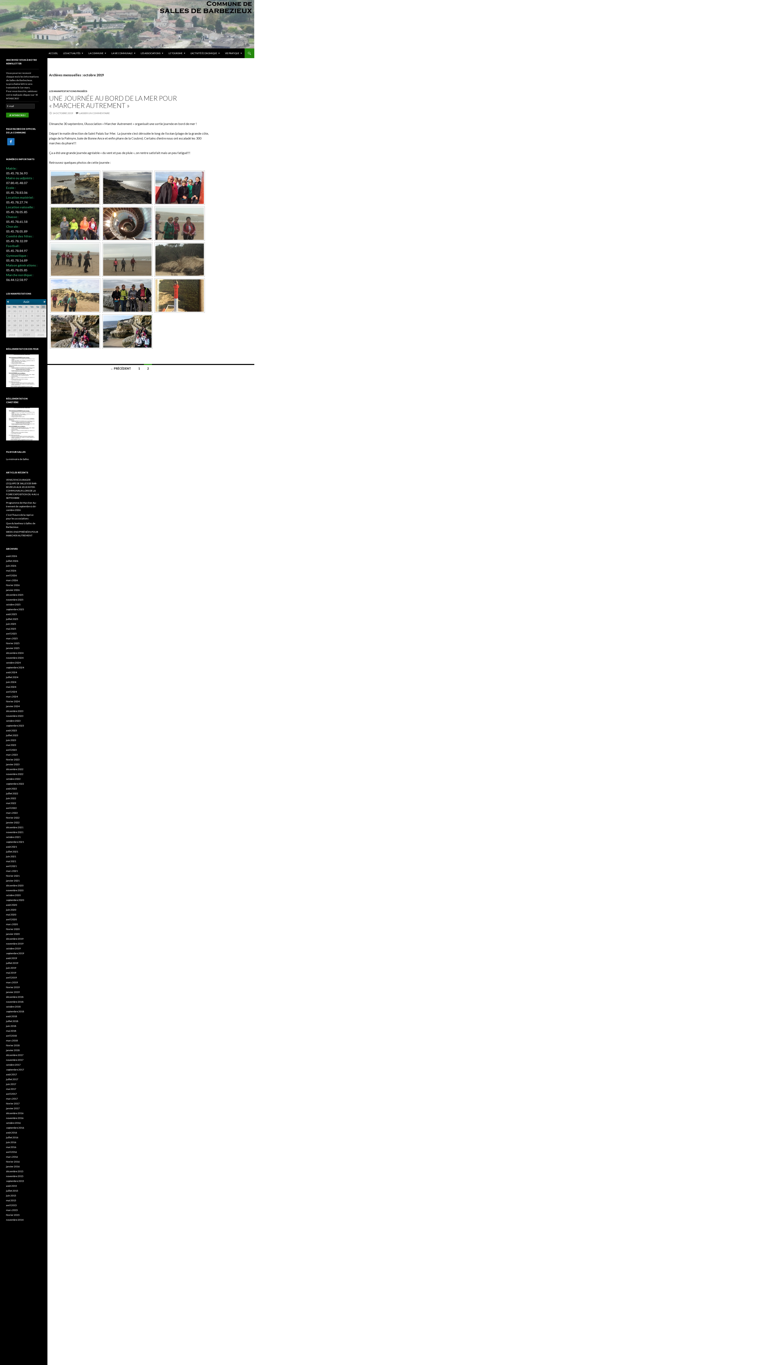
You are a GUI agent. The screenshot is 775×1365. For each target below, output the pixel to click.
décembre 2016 (14, 1113)
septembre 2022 (15, 783)
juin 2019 (11, 967)
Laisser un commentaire (94, 113)
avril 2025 (11, 633)
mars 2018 (12, 1040)
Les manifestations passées (68, 91)
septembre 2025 (15, 609)
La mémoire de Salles (17, 459)
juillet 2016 (12, 1137)
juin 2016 (11, 1142)
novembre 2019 (14, 943)
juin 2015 (11, 1195)
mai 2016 (11, 1147)
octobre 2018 (13, 1006)
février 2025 (13, 643)
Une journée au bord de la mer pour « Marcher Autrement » (113, 101)
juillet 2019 (12, 963)
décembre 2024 (14, 652)
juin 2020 (11, 909)
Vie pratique (232, 53)
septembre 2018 (15, 1011)
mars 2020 (12, 924)
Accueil (53, 53)
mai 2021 (11, 861)
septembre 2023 (15, 725)
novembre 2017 (14, 1059)
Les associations (150, 53)
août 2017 (11, 1074)
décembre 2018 (14, 996)
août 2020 (11, 904)
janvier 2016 (13, 1166)
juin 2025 (11, 623)
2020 (40, 335)
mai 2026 (11, 570)
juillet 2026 (12, 560)
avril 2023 (11, 749)
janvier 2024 (13, 706)
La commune (95, 53)
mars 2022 (12, 812)
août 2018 (11, 1016)
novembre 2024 (14, 657)
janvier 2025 (13, 648)
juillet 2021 (12, 851)
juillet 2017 (12, 1079)
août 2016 (11, 1132)
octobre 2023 (13, 720)
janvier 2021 (13, 880)
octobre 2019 (13, 948)
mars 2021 (12, 870)
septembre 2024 (15, 667)
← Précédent (120, 368)
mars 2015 (12, 1210)
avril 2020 (11, 919)
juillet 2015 (12, 1190)
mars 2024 (12, 696)
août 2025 (11, 614)
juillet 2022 (12, 793)
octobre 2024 (13, 662)
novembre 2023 (14, 715)
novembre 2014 (14, 1219)
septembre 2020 (15, 900)
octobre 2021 (13, 837)
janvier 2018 (13, 1050)
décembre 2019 (14, 938)
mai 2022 (11, 803)
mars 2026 (12, 580)
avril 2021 (11, 866)
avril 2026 (11, 575)
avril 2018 (11, 1035)
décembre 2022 (14, 769)
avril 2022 (11, 807)
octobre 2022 (13, 778)
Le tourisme (175, 53)
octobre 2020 (13, 895)
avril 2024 (11, 691)
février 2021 (13, 875)
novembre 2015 (14, 1176)
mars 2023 (12, 754)
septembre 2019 (15, 953)
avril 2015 (11, 1205)
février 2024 (13, 701)
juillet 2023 (12, 735)
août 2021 (11, 846)
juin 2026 (11, 565)
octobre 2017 (13, 1064)
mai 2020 (11, 914)
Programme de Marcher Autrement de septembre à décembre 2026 (21, 506)
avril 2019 (11, 977)
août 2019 (11, 958)
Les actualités (71, 53)
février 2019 (13, 987)
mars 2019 (12, 982)
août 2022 (11, 788)
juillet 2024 (12, 677)
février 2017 (13, 1103)
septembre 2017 (15, 1069)
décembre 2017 (14, 1055)
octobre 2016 (13, 1122)
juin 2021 (11, 856)
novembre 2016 (14, 1118)
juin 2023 (11, 740)
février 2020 (13, 929)
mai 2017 (11, 1088)
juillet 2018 (12, 1021)
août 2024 (11, 672)
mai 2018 (11, 1030)
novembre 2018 (14, 1001)
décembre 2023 (14, 711)
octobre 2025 (13, 604)
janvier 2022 (13, 822)
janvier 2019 (13, 992)
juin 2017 (11, 1084)
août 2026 (11, 556)
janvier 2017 (13, 1108)
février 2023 (13, 759)
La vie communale (122, 53)
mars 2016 (12, 1156)
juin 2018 (11, 1025)
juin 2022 (11, 798)
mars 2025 (12, 638)
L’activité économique (204, 53)
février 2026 (13, 585)
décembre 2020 (14, 885)
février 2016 (13, 1161)
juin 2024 (11, 682)
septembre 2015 (15, 1181)
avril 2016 (11, 1151)
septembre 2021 (15, 841)
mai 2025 (11, 628)
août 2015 (11, 1185)
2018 (12, 335)
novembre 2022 (14, 774)
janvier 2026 (13, 589)
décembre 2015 (14, 1171)
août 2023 (11, 730)
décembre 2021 (14, 827)
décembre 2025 (14, 594)
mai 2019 (11, 972)
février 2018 (13, 1045)
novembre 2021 (14, 832)
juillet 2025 (12, 619)
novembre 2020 (14, 890)
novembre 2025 (14, 599)
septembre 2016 (15, 1127)
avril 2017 (11, 1093)
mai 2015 (11, 1200)
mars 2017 (12, 1098)
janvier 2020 (13, 933)
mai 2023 (11, 744)
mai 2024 (11, 686)
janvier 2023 (13, 764)
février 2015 (13, 1214)
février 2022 (13, 817)
